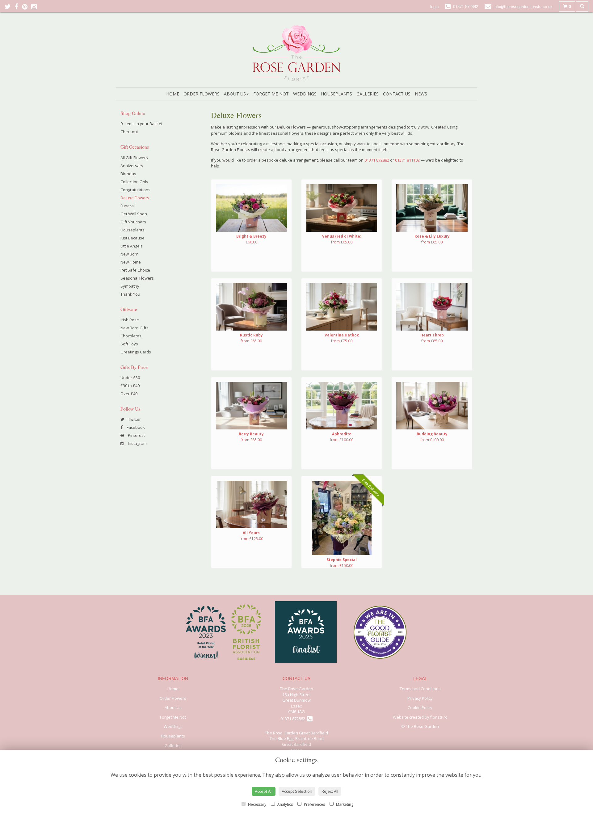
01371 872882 (376, 160)
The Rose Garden (296, 688)
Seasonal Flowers (137, 278)
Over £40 (128, 393)
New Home (130, 262)
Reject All (330, 791)
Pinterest (136, 435)
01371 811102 (407, 160)
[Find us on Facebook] (18, 6)
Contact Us (396, 94)
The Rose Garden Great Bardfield (296, 733)
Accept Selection (297, 791)
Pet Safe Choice (135, 270)
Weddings (305, 94)
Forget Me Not (271, 94)
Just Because (132, 238)
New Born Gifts (134, 328)
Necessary (256, 804)
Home (172, 94)
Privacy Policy (420, 698)
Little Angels (131, 246)
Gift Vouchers (133, 222)
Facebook (135, 427)
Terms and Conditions (420, 688)
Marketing (344, 804)
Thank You (130, 294)
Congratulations (135, 189)
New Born (129, 254)
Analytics (284, 804)
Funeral (127, 206)
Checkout (129, 131)
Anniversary (131, 165)
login (434, 6)
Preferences (314, 804)
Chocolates (130, 336)
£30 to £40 (130, 385)
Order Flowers (201, 94)
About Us (235, 94)
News (421, 94)
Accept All (263, 791)
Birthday (128, 173)
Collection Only (134, 181)
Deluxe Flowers (134, 198)
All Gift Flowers (134, 157)
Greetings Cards (135, 352)
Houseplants (336, 94)
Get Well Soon (133, 214)
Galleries (367, 94)
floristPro (439, 717)
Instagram (137, 443)
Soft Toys (129, 344)
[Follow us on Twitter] (10, 6)
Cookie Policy (420, 707)
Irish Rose (129, 320)
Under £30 (130, 377)
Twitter (134, 419)
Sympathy (129, 286)
